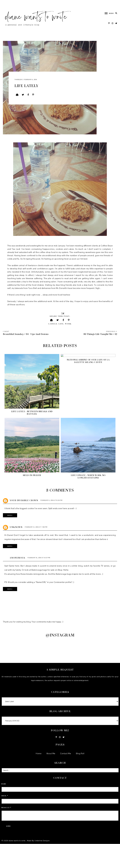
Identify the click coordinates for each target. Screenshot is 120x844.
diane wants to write (17, 840)
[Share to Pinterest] (33, 95)
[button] (108, 13)
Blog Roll (80, 753)
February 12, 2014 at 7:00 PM (36, 527)
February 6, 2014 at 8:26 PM (51, 500)
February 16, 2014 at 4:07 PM (39, 558)
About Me (50, 753)
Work (68, 324)
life (61, 324)
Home (38, 753)
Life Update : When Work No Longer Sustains (88, 476)
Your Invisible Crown (24, 500)
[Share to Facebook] (28, 95)
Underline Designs (42, 840)
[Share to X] (23, 95)
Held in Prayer (32, 475)
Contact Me (65, 753)
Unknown (16, 527)
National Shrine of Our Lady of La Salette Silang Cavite (88, 360)
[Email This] (17, 95)
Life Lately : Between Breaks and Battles (32, 412)
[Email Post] (62, 313)
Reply (10, 515)
